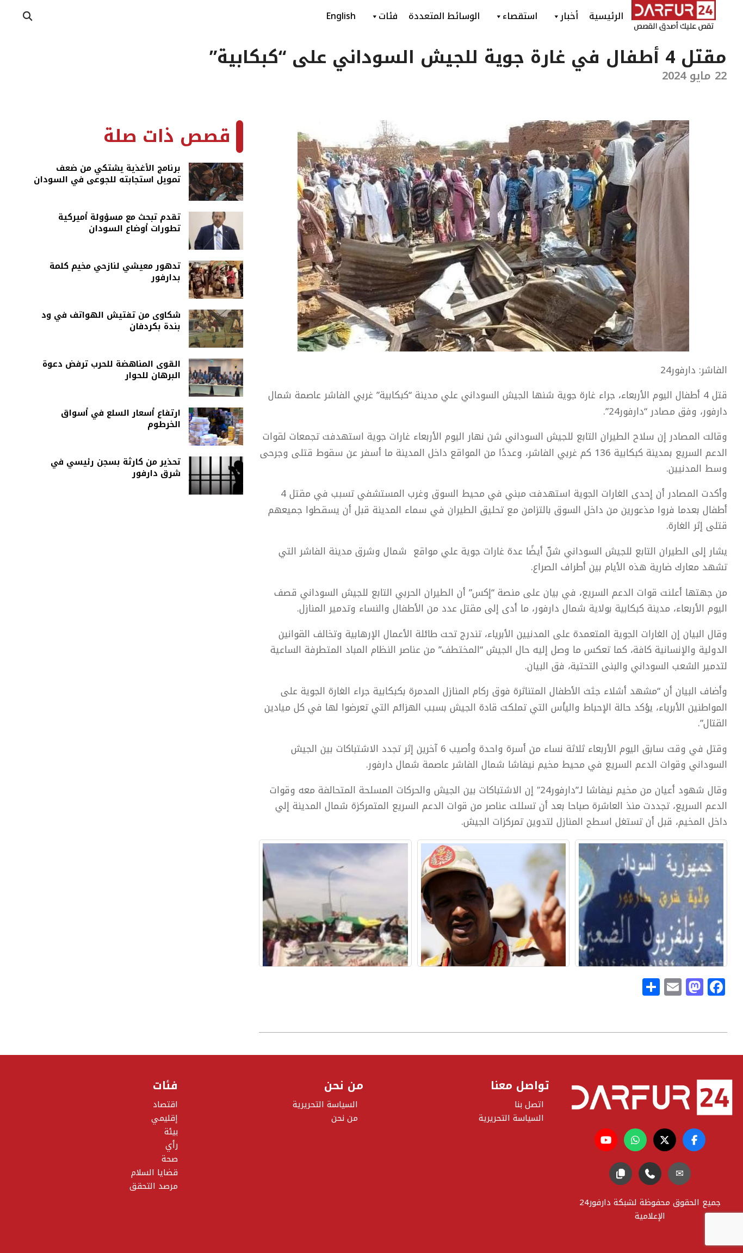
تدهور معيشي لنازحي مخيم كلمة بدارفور (115, 273)
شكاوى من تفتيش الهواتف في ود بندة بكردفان (111, 322)
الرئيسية (606, 16)
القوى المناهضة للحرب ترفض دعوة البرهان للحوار (111, 371)
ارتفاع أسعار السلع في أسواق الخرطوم (121, 420)
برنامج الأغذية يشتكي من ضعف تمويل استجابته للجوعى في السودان (107, 175)
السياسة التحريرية (325, 1104)
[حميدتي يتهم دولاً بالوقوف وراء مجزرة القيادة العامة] (493, 903)
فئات (388, 16)
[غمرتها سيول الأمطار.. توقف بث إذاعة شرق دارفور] (651, 903)
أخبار (569, 16)
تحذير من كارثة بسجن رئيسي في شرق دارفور (116, 468)
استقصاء (520, 16)
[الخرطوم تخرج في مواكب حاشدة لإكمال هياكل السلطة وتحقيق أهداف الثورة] (335, 903)
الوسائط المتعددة (444, 16)
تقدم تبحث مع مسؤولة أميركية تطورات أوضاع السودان (119, 224)
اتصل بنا (529, 1104)
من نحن (344, 1118)
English (341, 16)
